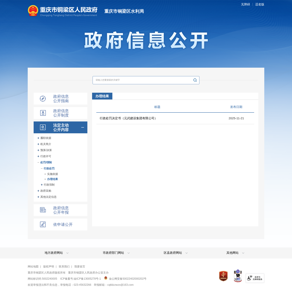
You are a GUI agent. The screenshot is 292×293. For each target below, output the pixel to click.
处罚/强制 (46, 162)
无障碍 (245, 4)
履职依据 (45, 138)
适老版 (259, 4)
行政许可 (45, 156)
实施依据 (52, 174)
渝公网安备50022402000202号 (127, 278)
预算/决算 (46, 150)
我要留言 (79, 266)
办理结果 (52, 179)
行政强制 (49, 184)
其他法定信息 (48, 196)
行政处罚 (49, 168)
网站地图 (33, 266)
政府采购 (45, 190)
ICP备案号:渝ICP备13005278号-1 (80, 278)
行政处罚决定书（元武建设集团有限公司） (128, 118)
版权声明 (48, 266)
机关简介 (45, 144)
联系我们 (64, 266)
